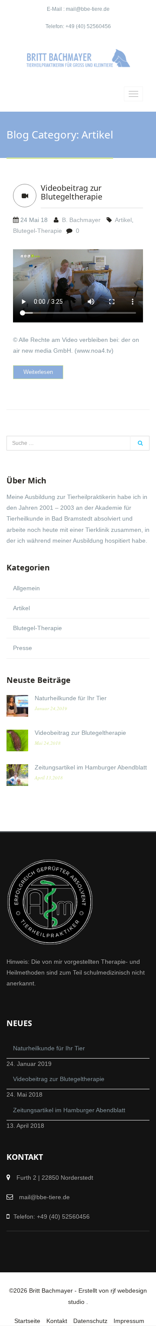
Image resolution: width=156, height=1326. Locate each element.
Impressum (129, 1320)
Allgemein (26, 588)
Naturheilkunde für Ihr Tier (71, 698)
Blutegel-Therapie (37, 230)
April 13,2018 (49, 777)
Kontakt (56, 1320)
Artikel (123, 219)
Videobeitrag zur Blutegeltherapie (71, 192)
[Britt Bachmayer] (78, 58)
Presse (22, 647)
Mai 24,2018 (48, 743)
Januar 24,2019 (51, 708)
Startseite (27, 1320)
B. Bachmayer (81, 219)
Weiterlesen (38, 372)
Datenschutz (90, 1320)
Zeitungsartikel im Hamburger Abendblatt (91, 767)
